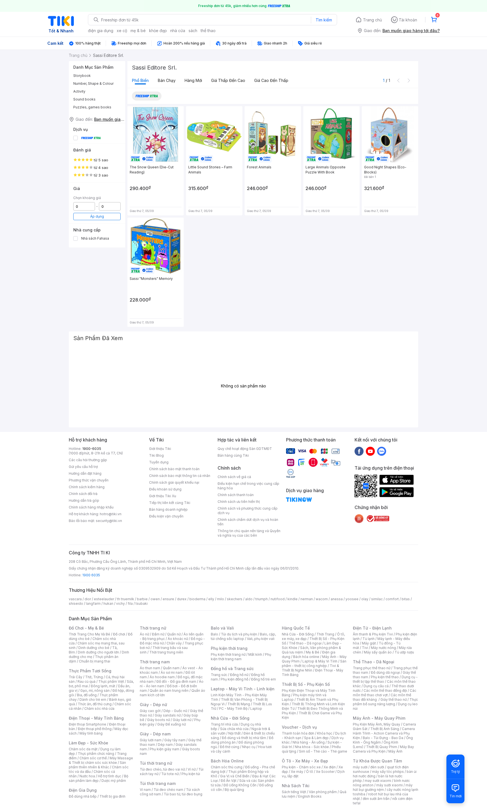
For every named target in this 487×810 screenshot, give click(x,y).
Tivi (365, 648)
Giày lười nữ (182, 720)
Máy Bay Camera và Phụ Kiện (383, 749)
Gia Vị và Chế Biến (234, 776)
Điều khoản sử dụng (165, 489)
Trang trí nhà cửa (224, 724)
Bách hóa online (306, 657)
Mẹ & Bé (312, 652)
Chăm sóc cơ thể (93, 758)
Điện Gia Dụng (83, 790)
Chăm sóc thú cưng (226, 767)
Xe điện (330, 767)
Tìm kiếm (324, 19)
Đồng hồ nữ (239, 675)
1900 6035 (91, 575)
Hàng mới (193, 80)
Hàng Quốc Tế (296, 628)
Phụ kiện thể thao (385, 677)
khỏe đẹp (158, 30)
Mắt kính (255, 654)
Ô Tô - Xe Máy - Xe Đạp (305, 760)
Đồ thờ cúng (229, 747)
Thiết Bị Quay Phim (381, 747)
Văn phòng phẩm (323, 792)
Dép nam (165, 744)
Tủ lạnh (368, 639)
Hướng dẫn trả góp (84, 500)
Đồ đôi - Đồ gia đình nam (176, 681)
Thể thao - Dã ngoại (305, 643)
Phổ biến (140, 80)
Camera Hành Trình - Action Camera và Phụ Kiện (384, 733)
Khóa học (324, 733)
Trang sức (219, 675)
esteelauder (104, 599)
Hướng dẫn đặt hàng (85, 473)
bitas (406, 599)
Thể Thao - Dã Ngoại (373, 661)
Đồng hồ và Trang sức (232, 668)
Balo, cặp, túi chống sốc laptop (243, 636)
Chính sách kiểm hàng (87, 487)
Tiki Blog (156, 455)
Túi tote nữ (170, 774)
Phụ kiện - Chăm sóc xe (301, 767)
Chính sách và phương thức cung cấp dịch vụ (248, 510)
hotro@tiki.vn (110, 514)
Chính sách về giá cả (234, 477)
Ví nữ (192, 769)
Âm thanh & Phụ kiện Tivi (373, 634)
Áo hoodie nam (162, 677)
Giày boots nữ (158, 720)
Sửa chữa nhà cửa (234, 729)
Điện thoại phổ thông (95, 729)
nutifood (278, 599)
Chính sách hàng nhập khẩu (91, 507)
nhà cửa (177, 30)
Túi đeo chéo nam (168, 789)
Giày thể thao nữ (393, 699)
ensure (168, 599)
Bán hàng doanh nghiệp (168, 509)
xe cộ (122, 30)
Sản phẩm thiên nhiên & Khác (97, 764)
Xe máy (297, 771)
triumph (261, 599)
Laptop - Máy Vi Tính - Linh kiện (243, 688)
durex (182, 599)
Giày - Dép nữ (153, 704)
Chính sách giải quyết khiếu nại (174, 482)
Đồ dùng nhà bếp (83, 796)
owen (155, 599)
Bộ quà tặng (234, 789)
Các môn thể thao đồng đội (385, 690)
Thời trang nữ (153, 628)
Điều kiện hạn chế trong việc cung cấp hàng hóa (248, 485)
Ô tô (309, 771)
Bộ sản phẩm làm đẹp (98, 778)
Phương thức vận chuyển (89, 480)
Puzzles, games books (92, 107)
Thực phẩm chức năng (96, 753)
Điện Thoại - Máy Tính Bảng (96, 718)
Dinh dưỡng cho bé (93, 648)
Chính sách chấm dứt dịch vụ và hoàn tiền (248, 521)
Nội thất (234, 733)
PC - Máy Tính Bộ (233, 708)
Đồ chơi (119, 634)
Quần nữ (174, 634)
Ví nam (145, 789)
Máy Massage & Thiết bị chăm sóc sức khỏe (101, 760)
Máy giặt (369, 643)
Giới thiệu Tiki (160, 449)
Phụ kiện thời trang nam (241, 656)
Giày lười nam (150, 740)
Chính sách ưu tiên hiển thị (239, 501)
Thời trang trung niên (166, 652)
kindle (292, 599)
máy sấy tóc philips (388, 771)
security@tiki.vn (109, 521)
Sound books (84, 99)
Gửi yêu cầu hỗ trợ (83, 467)
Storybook (82, 75)
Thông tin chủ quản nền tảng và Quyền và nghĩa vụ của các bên (249, 533)
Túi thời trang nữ (156, 763)
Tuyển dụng (159, 462)
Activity (79, 91)
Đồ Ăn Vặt (228, 780)
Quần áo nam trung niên (169, 690)
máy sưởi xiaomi (389, 785)
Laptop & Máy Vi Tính (319, 661)
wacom (322, 599)
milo (220, 599)
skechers (234, 599)
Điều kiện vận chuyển (166, 516)
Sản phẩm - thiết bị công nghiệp (314, 663)
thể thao (208, 30)
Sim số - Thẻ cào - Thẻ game (323, 751)
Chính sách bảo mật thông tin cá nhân (179, 476)
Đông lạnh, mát (103, 686)
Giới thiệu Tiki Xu (162, 496)
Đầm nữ (158, 634)
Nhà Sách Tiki (295, 785)
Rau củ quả (87, 681)
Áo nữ (144, 634)
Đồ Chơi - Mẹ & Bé (86, 628)
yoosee (352, 599)
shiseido (76, 603)
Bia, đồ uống (87, 695)
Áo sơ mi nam (172, 672)
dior (88, 599)
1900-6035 (91, 449)
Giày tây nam (174, 740)
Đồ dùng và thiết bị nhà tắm (244, 738)
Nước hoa (87, 776)
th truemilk (125, 599)
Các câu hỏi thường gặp (88, 460)
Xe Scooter (325, 771)
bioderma (197, 599)
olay (364, 599)
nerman (306, 599)
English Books (310, 796)
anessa (337, 599)
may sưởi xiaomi (378, 780)
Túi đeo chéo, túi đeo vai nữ (162, 769)
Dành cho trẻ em (92, 699)
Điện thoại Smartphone (87, 724)
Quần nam (171, 668)
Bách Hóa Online (227, 760)
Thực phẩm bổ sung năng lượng (385, 701)
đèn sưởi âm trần (376, 798)
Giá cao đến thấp (271, 80)
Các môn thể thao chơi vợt (384, 692)
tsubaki (142, 603)
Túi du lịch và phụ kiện (239, 634)
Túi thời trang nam (158, 783)
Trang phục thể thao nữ (371, 668)
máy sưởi (360, 767)
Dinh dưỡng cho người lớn (98, 652)
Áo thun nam (150, 668)
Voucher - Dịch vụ (299, 727)
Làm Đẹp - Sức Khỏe (88, 742)
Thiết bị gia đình (112, 796)
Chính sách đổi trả (83, 494)
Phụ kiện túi (190, 774)
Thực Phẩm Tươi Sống (90, 670)
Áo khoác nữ (178, 639)
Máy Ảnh (395, 751)
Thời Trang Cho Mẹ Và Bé (89, 634)
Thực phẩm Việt (111, 681)
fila (130, 603)
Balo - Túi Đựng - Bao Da (383, 738)
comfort (392, 599)
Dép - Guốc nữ (175, 711)
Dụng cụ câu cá (376, 686)
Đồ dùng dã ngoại (385, 672)
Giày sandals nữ (168, 715)
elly (211, 599)
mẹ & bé (138, 30)
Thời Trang (325, 634)
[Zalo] (381, 451)
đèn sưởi (377, 767)
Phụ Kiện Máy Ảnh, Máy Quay (376, 724)
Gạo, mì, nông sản (95, 690)
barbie (142, 599)
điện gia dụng (100, 30)
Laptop (256, 708)
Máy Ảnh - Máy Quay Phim (379, 718)
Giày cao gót (150, 711)
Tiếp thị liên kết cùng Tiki (169, 503)
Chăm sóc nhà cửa (99, 708)
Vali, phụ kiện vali (261, 639)
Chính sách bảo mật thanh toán (174, 469)
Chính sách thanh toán (236, 495)
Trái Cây (75, 677)
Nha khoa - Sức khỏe (312, 747)
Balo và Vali (222, 628)
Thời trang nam (155, 661)
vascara (75, 599)
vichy (120, 603)
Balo (214, 634)
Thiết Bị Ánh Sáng (384, 729)
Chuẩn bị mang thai (94, 661)
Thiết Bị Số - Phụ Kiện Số (306, 684)
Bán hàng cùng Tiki (233, 455)
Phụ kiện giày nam (164, 749)
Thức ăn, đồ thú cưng (95, 704)
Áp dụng (97, 216)
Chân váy (174, 643)
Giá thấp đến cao (228, 80)
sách (193, 30)
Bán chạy (167, 80)
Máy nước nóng (383, 648)
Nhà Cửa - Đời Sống (230, 718)
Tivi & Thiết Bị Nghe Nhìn (310, 668)
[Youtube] (370, 451)
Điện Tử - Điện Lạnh (372, 628)
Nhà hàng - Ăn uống (309, 742)
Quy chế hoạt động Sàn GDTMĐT (245, 449)
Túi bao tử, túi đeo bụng (183, 794)
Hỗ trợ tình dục (109, 776)
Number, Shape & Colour (93, 83)
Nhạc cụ (248, 747)
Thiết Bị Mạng (238, 704)
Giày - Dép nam (155, 733)
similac (377, 599)
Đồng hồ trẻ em (263, 679)
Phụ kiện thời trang (229, 648)
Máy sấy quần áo (378, 652)
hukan (108, 603)
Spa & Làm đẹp (316, 738)
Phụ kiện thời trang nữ (228, 654)
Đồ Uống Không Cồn (239, 785)
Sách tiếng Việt (294, 792)
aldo (249, 599)
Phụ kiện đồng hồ (234, 679)
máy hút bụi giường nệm (383, 787)
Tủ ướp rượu (404, 652)
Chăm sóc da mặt (83, 749)
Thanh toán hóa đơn (298, 733)
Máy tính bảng (91, 733)
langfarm (93, 603)
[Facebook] (359, 451)
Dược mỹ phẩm (113, 780)
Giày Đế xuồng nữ (171, 724)
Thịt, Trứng (94, 677)
